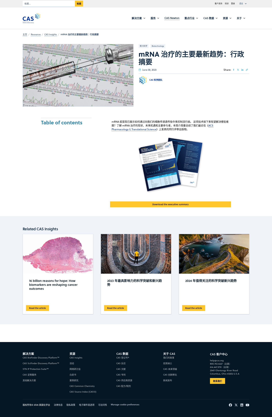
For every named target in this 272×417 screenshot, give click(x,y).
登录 (233, 3)
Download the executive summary (170, 204)
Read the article (37, 308)
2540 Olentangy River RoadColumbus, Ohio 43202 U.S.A (224, 372)
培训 (227, 3)
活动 (72, 363)
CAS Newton (171, 18)
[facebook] (233, 70)
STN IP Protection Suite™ (36, 369)
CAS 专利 (121, 374)
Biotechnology (158, 46)
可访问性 (102, 404)
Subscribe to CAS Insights (186, 351)
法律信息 (58, 404)
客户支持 (218, 3)
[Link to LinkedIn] (242, 70)
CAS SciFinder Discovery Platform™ (41, 363)
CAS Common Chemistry (82, 386)
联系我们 (217, 381)
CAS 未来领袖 (170, 369)
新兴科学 (143, 46)
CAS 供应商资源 (124, 380)
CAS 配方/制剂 (123, 386)
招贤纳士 (167, 363)
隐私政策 (70, 404)
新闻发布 (167, 380)
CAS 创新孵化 (170, 374)
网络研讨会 (75, 369)
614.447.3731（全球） (220, 367)
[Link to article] (247, 70)
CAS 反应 (121, 363)
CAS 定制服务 (29, 374)
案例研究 (74, 380)
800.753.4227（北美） (220, 363)
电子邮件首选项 (86, 404)
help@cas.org (217, 360)
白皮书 (73, 374)
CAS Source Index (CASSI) (83, 391)
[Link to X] (238, 70)
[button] (243, 4)
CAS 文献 (121, 369)
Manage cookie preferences (125, 404)
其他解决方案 (29, 380)
